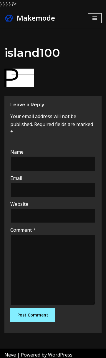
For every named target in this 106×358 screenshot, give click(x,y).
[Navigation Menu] (95, 18)
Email (16, 178)
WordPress (60, 355)
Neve (10, 355)
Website (19, 204)
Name (17, 152)
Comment (23, 230)
